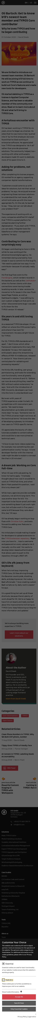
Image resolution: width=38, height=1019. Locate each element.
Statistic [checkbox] (9, 980)
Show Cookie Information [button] (11, 992)
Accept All (19, 997)
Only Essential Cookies (19, 1009)
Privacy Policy (22, 1017)
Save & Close (19, 1003)
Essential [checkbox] (9, 964)
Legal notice (32, 1017)
